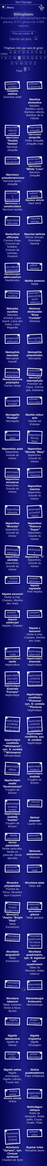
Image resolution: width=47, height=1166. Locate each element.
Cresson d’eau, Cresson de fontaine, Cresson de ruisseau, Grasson (12, 245)
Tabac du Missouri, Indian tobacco (34, 962)
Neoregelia (12, 418)
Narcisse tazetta (12, 206)
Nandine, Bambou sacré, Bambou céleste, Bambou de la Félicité (35, 109)
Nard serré (35, 201)
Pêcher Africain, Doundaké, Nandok (34, 239)
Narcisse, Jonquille (12, 144)
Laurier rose (34, 820)
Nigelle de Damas (12, 1040)
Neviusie (34, 854)
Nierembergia (34, 1001)
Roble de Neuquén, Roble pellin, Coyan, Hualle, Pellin (34, 1114)
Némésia (34, 315)
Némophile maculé (12, 357)
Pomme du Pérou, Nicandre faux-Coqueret (12, 889)
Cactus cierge (12, 382)
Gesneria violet (12, 93)
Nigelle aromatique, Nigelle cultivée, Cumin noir (12, 1076)
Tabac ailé (34, 884)
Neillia (35, 282)
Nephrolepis (35, 661)
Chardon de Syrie (12, 1153)
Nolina (12, 1100)
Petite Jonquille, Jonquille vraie (34, 139)
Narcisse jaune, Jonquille (13, 179)
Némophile (35, 355)
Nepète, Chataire (12, 622)
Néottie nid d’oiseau (34, 419)
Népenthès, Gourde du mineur (12, 453)
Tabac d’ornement (12, 921)
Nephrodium (12, 661)
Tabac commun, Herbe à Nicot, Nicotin (12, 1004)
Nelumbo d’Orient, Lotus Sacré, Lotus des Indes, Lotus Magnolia (12, 318)
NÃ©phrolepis (12, 747)
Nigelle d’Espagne (34, 1040)
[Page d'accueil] (41, 8)
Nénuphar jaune (34, 1149)
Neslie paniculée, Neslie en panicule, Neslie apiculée (12, 850)
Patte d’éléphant (34, 1072)
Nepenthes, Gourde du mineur (35, 455)
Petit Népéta (34, 588)
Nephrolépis (12, 690)
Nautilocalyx (12, 277)
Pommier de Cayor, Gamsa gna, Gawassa (34, 384)
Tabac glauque (34, 914)
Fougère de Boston (12, 786)
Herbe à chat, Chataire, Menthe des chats (12, 598)
